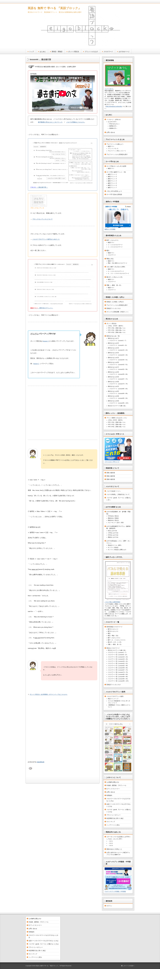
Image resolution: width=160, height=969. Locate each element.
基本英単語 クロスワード (114, 627)
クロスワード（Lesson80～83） (118, 388)
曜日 (107, 250)
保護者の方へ (113, 128)
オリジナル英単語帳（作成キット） (117, 312)
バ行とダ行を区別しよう (114, 191)
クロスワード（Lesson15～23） (118, 350)
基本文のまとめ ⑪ (113, 386)
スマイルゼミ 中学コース (112, 462)
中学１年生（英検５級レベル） (117, 328)
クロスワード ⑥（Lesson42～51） (118, 663)
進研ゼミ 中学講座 (110, 229)
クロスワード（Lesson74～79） (118, 384)
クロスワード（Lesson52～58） (118, 369)
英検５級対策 (110, 479)
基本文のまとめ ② (113, 343)
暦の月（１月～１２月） (115, 642)
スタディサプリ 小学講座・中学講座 (115, 891)
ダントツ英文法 (73, 51)
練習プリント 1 (112, 174)
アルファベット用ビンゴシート (117, 151)
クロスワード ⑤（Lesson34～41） (118, 661)
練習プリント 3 (112, 179)
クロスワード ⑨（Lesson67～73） (118, 670)
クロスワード (108, 51)
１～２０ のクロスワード (115, 247)
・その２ (110, 843)
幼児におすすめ (112, 530)
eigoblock (40, 762)
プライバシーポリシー (113, 815)
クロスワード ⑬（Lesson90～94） (118, 679)
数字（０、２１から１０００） (117, 640)
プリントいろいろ (113, 148)
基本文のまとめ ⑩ (113, 381)
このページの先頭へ (128, 965)
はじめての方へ (112, 121)
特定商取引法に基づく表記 (114, 818)
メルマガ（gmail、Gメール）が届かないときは (44, 944)
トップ (31, 51)
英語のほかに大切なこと (114, 849)
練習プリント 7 (112, 187)
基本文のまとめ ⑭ (113, 401)
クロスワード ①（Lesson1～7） (117, 652)
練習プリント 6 (112, 185)
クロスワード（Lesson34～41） (118, 360)
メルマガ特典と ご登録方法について (118, 494)
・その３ (110, 845)
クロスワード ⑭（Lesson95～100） (118, 681)
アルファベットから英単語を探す (117, 154)
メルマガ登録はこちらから (75, 122)
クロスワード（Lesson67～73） (118, 379)
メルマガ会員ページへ (113, 491)
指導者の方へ (113, 126)
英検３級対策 (110, 473)
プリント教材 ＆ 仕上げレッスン (116, 418)
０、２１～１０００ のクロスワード (118, 273)
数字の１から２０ (113, 631)
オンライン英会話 (113, 547)
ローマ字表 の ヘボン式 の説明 (116, 166)
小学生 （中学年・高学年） (116, 326)
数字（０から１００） (114, 638)
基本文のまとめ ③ (113, 348)
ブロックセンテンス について (42, 219)
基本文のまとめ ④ (113, 352)
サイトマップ (110, 821)
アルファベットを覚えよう (114, 144)
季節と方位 (110, 259)
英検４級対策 (110, 476)
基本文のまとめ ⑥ (113, 362)
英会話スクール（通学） (115, 545)
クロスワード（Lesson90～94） (118, 398)
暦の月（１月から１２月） (114, 277)
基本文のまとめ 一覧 (113, 336)
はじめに (43, 51)
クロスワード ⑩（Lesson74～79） (118, 672)
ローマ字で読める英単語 (114, 194)
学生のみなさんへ (114, 124)
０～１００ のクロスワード (116, 271)
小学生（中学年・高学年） (116, 420)
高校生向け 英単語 (113, 518)
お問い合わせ (110, 132)
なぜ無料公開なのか (112, 782)
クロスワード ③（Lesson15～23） (118, 657)
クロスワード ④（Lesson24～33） (118, 659)
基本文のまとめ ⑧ (113, 372)
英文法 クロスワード (113, 648)
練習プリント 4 (112, 181)
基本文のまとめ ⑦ (113, 367)
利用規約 (109, 795)
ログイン (109, 906)
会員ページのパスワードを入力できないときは (43, 940)
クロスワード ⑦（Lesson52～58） (118, 665)
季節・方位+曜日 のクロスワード (117, 263)
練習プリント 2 (112, 176)
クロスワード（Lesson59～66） (118, 374)
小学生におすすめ (113, 533)
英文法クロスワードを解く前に (117, 406)
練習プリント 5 (112, 183)
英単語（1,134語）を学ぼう (115, 302)
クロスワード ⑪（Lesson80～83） (118, 674)
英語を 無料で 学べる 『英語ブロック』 (54, 8)
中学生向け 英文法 (113, 516)
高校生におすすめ (113, 537)
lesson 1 (46, 341)
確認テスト (111, 146)
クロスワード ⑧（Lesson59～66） (118, 668)
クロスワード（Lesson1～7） (118, 340)
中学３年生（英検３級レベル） (117, 332)
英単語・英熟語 (57, 51)
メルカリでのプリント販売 (114, 696)
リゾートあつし (109, 88)
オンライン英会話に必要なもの (117, 549)
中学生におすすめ (113, 535)
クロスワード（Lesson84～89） (118, 393)
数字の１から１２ (113, 629)
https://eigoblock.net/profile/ (114, 106)
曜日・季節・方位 (113, 635)
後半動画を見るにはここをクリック (50, 122)
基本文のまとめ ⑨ (113, 377)
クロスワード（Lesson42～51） (118, 364)
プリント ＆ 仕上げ (91, 51)
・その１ (110, 841)
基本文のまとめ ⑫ (113, 391)
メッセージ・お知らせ (113, 119)
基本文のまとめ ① (113, 338)
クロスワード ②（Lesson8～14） (118, 654)
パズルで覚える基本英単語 (112, 602)
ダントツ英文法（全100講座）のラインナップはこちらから (48, 694)
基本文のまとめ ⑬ (113, 396)
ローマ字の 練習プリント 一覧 (116, 172)
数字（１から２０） (112, 240)
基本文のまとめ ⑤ (113, 357)
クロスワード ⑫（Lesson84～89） (118, 676)
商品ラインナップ (113, 698)
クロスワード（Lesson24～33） (118, 355)
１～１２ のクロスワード (115, 245)
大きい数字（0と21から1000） (116, 267)
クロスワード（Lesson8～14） (118, 345)
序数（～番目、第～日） (114, 285)
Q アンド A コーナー (113, 789)
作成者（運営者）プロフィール (116, 785)
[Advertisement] (62, 413)
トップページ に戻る (113, 825)
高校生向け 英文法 (113, 520)
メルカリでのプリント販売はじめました (46, 239)
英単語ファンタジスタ (113, 308)
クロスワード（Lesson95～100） (119, 403)
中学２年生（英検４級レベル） (117, 330)
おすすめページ (124, 51)
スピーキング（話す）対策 (116, 522)
